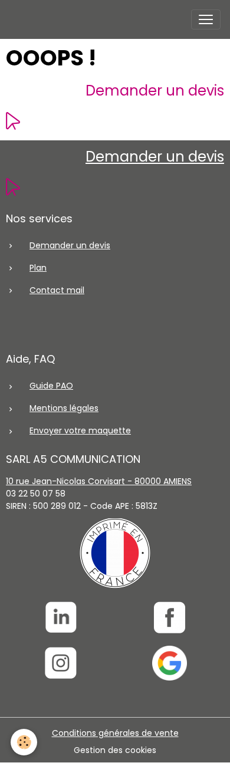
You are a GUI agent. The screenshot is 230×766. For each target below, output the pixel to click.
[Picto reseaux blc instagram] (60, 663)
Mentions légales (63, 408)
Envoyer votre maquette (80, 430)
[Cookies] (24, 742)
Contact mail (56, 290)
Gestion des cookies (115, 750)
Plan (38, 268)
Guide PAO (51, 386)
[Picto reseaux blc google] (170, 663)
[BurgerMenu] (206, 19)
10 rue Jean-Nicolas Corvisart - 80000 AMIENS (99, 481)
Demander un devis (155, 90)
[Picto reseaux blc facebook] (170, 617)
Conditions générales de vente (115, 733)
